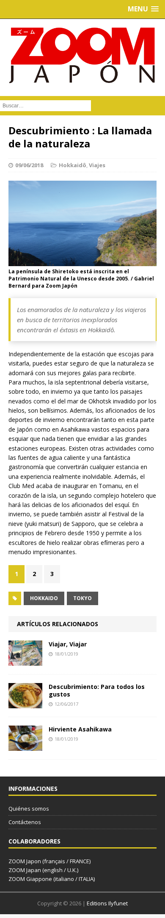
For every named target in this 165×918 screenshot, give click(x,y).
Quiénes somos (28, 808)
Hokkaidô (72, 165)
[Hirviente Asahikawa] (25, 746)
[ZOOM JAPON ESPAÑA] (82, 55)
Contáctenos (24, 822)
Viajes (97, 165)
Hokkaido (44, 598)
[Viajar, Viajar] (25, 661)
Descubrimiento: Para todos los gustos (97, 690)
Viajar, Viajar (68, 644)
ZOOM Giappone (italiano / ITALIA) (51, 879)
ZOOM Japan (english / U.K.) (43, 870)
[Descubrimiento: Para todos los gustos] (25, 703)
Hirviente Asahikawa (80, 729)
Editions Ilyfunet (107, 903)
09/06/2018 (29, 165)
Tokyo (82, 598)
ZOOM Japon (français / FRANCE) (49, 861)
